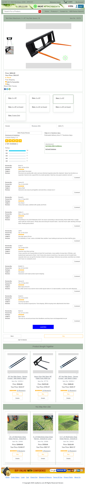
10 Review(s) (21, 390)
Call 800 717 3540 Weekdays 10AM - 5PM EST (17, 2)
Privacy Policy (68, 477)
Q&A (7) (60, 126)
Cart (27, 477)
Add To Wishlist (22, 340)
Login (23, 477)
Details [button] (18, 398)
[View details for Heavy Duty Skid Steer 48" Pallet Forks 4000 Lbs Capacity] (43, 363)
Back (12, 336)
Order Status (15, 477)
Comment (77, 177)
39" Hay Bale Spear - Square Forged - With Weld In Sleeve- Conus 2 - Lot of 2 (18, 378)
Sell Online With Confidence (53, 146)
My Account (79, 2)
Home (47, 11)
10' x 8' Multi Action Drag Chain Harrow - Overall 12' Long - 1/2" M (17, 438)
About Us (77, 477)
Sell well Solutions (50, 149)
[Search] (39, 11)
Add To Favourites (13, 82)
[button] (9, 373)
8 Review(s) (21, 451)
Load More (43, 327)
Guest (58, 2)
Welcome (53, 2)
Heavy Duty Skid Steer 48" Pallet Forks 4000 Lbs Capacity (43, 378)
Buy (8, 84)
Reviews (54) (36, 126)
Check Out (33, 477)
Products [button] (54, 11)
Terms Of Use (57, 477)
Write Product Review (24, 133)
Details (7, 126)
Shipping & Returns (45, 477)
